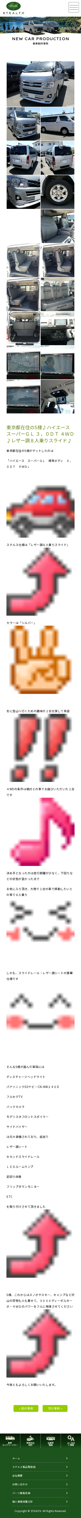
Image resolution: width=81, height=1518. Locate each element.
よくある (71, 1443)
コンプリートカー (10, 1443)
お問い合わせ (20, 1484)
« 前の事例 (26, 1408)
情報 (51, 1443)
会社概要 (17, 1475)
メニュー (74, 7)
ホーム (16, 1458)
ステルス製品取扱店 (24, 1466)
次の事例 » (55, 1408)
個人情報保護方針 (22, 1501)
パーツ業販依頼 (21, 1493)
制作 (30, 1443)
